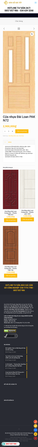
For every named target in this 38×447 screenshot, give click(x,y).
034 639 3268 (26, 10)
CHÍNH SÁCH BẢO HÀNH (25, 439)
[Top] (35, 438)
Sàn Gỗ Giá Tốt (7, 304)
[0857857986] (35, 430)
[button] (32, 34)
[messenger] (35, 434)
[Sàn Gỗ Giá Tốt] (13, 2)
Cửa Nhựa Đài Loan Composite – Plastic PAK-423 (10, 213)
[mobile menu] (35, 2)
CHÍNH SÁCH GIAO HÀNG (11, 439)
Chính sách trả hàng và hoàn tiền (18, 437)
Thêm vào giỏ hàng (22, 131)
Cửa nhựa (21, 135)
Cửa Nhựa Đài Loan (13, 135)
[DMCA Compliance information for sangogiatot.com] (11, 337)
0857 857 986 (12, 10)
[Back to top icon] (19, 429)
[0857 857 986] (35, 421)
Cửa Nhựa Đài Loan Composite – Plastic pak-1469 (27, 212)
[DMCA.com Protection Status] (10, 331)
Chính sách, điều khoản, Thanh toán (19, 440)
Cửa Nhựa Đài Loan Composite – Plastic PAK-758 (10, 268)
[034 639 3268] (35, 426)
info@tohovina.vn (12, 319)
